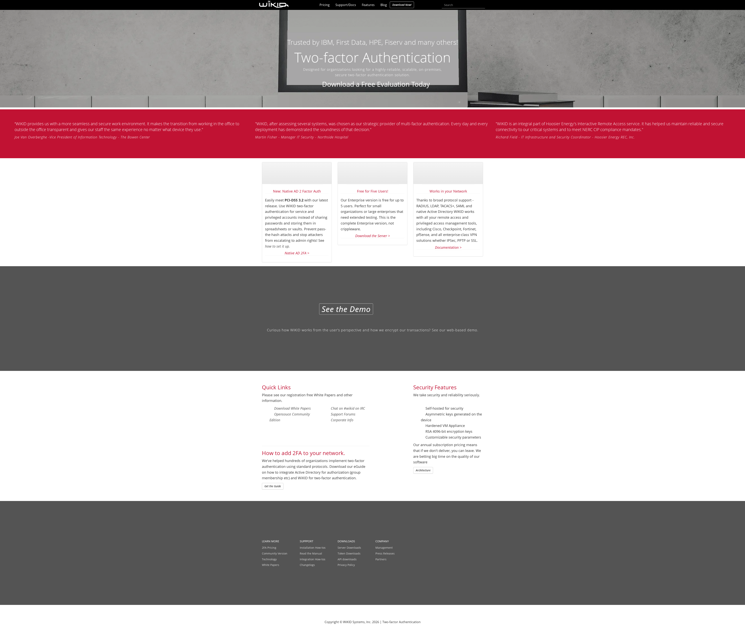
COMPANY (382, 541)
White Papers (270, 565)
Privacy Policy (346, 565)
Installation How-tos (313, 547)
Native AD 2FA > (297, 253)
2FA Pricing (269, 547)
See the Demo (346, 309)
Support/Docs (345, 5)
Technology (269, 559)
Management (384, 547)
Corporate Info (342, 420)
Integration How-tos (312, 559)
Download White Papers (292, 408)
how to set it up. (277, 246)
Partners (380, 559)
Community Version (274, 553)
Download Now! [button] (401, 5)
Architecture (423, 470)
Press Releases (385, 553)
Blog (383, 5)
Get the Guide (272, 486)
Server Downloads (349, 547)
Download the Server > (372, 235)
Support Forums (343, 414)
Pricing (325, 5)
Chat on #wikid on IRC (348, 408)
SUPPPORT (306, 541)
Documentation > (448, 247)
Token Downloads (349, 553)
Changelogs (307, 565)
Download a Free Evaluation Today (375, 84)
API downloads (347, 559)
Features (368, 5)
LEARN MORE (270, 541)
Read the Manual (311, 553)
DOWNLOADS (346, 541)
